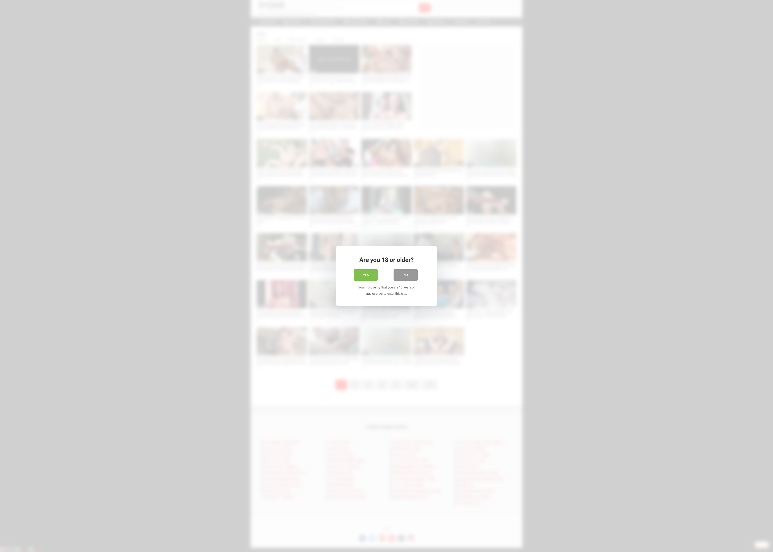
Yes (366, 275)
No (405, 275)
